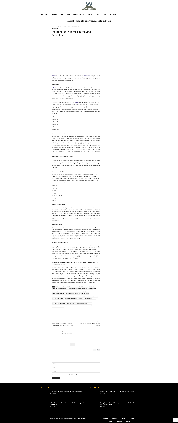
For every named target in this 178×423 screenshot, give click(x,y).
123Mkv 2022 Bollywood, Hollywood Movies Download (90, 324)
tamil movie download (79, 300)
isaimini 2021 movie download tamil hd (59, 288)
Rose (63, 331)
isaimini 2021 (91, 286)
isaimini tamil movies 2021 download (82, 293)
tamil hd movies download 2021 (71, 298)
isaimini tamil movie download (58, 293)
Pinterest (132, 418)
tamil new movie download (86, 305)
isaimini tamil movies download (58, 295)
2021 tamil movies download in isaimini (75, 286)
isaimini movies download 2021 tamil (59, 291)
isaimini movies (80, 290)
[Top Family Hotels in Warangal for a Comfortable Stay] (45, 394)
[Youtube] (124, 421)
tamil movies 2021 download (86, 301)
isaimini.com (87, 75)
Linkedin (123, 418)
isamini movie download (70, 296)
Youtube (128, 421)
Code (98, 349)
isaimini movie (61, 290)
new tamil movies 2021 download (91, 296)
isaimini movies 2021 (88, 290)
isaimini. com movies (70, 295)
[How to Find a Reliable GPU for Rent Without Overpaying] (94, 394)
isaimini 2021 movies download (75, 288)
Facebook (105, 418)
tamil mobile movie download (58, 300)
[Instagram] (110, 418)
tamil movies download (71, 303)
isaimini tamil (76, 291)
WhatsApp (119, 421)
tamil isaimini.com (88, 298)
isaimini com (54, 290)
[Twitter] (56, 41)
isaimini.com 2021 (84, 295)
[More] (66, 41)
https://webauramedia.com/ (67, 333)
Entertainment (58, 26)
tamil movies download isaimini (73, 305)
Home (53, 26)
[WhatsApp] (62, 41)
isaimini (86, 286)
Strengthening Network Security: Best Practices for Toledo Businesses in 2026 (117, 403)
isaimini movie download (71, 290)
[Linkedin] (119, 418)
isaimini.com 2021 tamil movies (58, 296)
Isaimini (54, 88)
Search (72, 344)
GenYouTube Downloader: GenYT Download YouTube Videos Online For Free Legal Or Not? (62, 324)
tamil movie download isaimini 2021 (72, 301)
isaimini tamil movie (84, 291)
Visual (94, 349)
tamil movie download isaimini (58, 301)
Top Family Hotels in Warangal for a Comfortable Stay (67, 391)
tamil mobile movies (69, 300)
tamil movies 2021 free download (58, 303)
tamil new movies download (57, 306)
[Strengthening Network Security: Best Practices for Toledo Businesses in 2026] (94, 406)
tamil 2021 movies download (57, 298)
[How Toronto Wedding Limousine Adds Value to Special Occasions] (45, 406)
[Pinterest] (59, 41)
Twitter (110, 421)
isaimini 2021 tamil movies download (89, 288)
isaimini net (70, 291)
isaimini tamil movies (70, 293)
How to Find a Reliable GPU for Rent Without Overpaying (117, 391)
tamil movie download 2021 (90, 300)
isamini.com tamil (80, 296)
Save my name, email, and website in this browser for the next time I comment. (71, 374)
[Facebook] (53, 41)
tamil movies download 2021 (82, 303)
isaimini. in (78, 295)
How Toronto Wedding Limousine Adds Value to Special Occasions (67, 403)
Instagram (114, 418)
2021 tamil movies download (61, 286)
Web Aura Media (82, 418)
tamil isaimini (80, 298)
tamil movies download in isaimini (58, 305)
